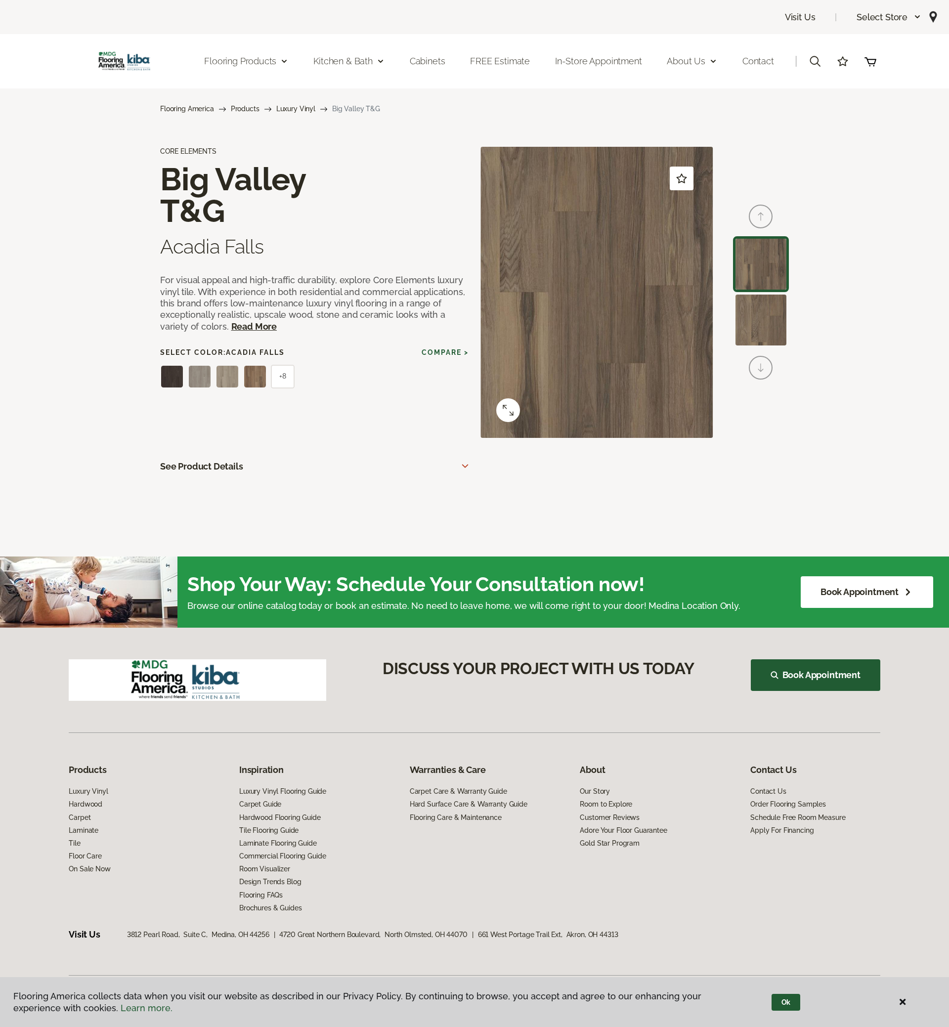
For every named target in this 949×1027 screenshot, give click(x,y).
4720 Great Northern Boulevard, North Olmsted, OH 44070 (373, 935)
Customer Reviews (610, 817)
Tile (74, 843)
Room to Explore (606, 804)
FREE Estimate (500, 61)
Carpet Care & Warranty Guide (458, 791)
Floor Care (85, 856)
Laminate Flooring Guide (278, 843)
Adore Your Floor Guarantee (623, 830)
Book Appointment (859, 592)
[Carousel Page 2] (761, 320)
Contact (758, 61)
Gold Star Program (610, 843)
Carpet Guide (260, 804)
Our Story (595, 791)
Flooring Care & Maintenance (456, 817)
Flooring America (187, 109)
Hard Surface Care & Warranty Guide (468, 804)
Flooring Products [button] (240, 61)
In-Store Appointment (598, 61)
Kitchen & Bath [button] (342, 61)
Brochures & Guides (270, 908)
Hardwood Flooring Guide (280, 817)
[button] (889, 17)
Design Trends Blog (270, 882)
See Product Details (201, 466)
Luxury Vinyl (295, 109)
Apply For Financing (782, 830)
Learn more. (147, 1008)
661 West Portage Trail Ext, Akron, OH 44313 (548, 935)
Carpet (79, 817)
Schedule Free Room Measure (797, 817)
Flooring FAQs (261, 895)
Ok (786, 1002)
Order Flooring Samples (788, 804)
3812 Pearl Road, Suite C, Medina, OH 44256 (198, 935)
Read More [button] (254, 326)
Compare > (445, 352)
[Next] (761, 368)
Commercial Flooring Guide (282, 856)
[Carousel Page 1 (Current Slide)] (761, 264)
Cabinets (427, 61)
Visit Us (800, 17)
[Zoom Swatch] (508, 410)
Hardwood (85, 804)
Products (245, 109)
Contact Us (768, 791)
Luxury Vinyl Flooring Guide (282, 791)
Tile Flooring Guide (269, 830)
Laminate (83, 830)
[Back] (761, 216)
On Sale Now (89, 869)
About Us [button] (686, 61)
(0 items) (870, 61)
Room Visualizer (264, 869)
